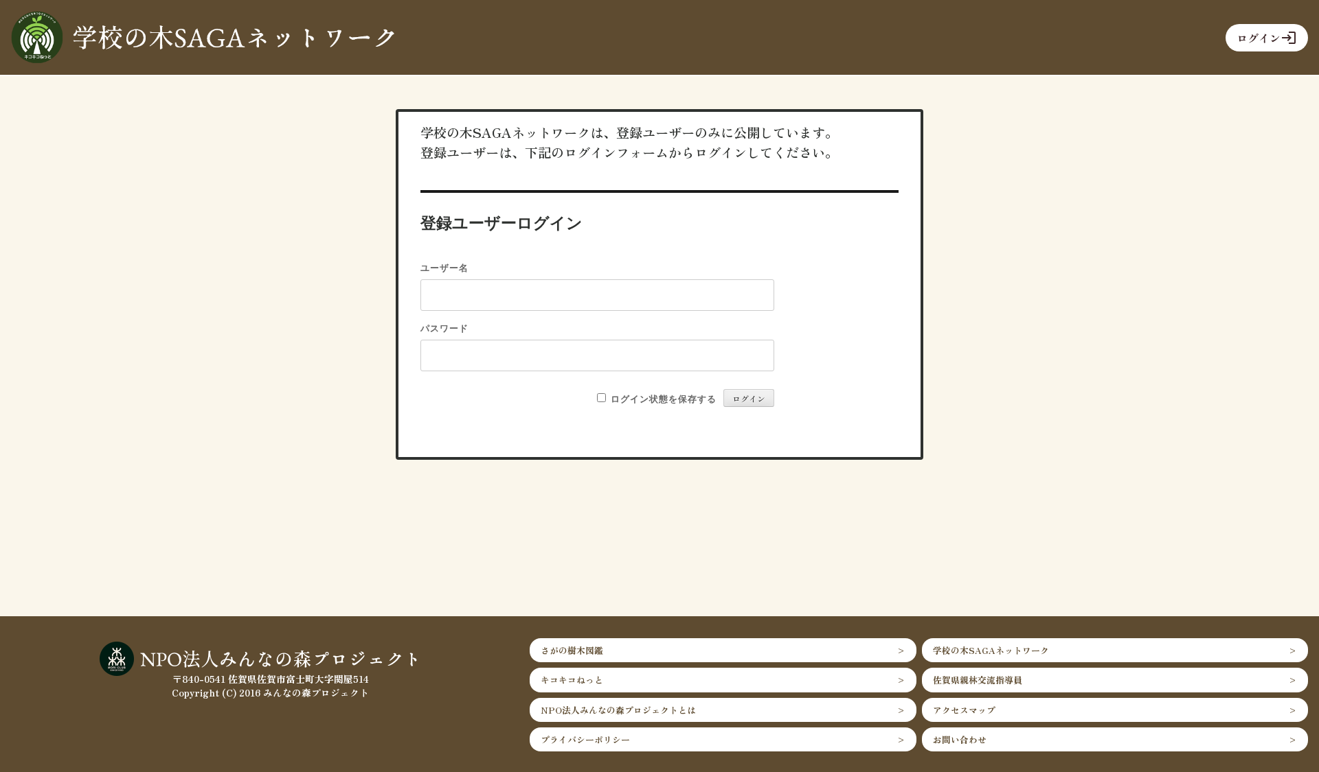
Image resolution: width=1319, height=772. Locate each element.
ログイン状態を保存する (664, 398)
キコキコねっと (572, 679)
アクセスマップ (964, 709)
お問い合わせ (960, 739)
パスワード (444, 327)
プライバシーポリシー (585, 739)
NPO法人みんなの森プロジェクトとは (618, 709)
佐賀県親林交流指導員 (977, 679)
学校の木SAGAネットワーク (991, 650)
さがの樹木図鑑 (572, 650)
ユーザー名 (444, 267)
